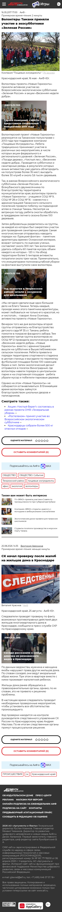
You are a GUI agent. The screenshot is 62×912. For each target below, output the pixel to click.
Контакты (35, 808)
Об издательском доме (17, 795)
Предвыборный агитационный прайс (27, 812)
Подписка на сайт (14, 808)
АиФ (25, 605)
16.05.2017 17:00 (9, 12)
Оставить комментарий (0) (31, 452)
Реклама (8, 799)
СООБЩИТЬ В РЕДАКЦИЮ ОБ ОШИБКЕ (24, 816)
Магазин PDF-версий (29, 799)
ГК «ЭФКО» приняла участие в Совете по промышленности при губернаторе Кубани (34, 500)
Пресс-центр (43, 795)
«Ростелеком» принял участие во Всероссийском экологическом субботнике (27, 419)
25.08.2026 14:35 (10, 546)
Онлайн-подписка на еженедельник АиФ (29, 804)
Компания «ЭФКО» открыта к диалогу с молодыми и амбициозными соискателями (34, 510)
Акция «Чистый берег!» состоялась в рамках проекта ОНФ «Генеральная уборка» (29, 409)
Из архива (49, 72)
